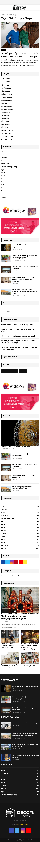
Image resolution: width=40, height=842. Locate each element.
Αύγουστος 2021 (6, 112)
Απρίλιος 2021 (5, 124)
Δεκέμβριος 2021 (6, 100)
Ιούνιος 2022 (5, 82)
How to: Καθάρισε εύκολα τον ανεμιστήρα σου (22, 246)
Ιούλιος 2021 (5, 115)
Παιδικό (3, 185)
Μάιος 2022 (5, 85)
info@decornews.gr (23, 824)
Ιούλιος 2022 (5, 79)
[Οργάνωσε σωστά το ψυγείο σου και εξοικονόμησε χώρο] (6, 258)
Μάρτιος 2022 (6, 91)
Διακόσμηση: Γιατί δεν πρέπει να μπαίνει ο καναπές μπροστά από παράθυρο (23, 279)
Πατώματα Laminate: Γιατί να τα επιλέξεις (10, 666)
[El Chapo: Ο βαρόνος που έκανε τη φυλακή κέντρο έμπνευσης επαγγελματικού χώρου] (30, 636)
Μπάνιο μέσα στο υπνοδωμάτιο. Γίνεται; (24, 723)
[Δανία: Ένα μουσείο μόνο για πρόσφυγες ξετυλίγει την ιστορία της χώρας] (6, 292)
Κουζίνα (3, 173)
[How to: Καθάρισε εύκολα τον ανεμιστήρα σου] (6, 247)
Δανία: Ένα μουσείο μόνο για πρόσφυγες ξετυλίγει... (22, 487)
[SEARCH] (37, 311)
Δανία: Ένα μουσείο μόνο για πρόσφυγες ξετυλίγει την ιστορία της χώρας (24, 291)
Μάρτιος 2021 (5, 127)
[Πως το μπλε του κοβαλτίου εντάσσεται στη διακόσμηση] (6, 757)
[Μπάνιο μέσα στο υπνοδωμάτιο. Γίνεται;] (6, 725)
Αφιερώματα (5, 164)
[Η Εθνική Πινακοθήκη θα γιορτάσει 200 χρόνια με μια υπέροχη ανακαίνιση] (6, 736)
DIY (2, 152)
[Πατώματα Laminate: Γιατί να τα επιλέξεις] (10, 658)
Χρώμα (3, 197)
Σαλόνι (3, 188)
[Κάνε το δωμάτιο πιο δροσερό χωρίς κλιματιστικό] (6, 269)
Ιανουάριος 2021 (6, 133)
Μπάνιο (3, 179)
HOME (3, 155)
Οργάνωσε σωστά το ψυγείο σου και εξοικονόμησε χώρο (25, 257)
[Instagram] (23, 830)
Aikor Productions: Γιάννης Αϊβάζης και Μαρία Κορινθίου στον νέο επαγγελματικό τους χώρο (20, 616)
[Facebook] (11, 830)
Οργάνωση (4, 182)
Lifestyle (4, 50)
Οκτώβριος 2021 (6, 106)
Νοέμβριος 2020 (6, 139)
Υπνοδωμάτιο (5, 194)
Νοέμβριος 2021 (6, 103)
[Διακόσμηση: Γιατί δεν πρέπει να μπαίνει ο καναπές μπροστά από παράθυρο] (6, 280)
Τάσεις (3, 191)
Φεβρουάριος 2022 (7, 94)
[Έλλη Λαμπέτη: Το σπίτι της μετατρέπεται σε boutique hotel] (6, 747)
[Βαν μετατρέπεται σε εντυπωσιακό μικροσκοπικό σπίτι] (30, 658)
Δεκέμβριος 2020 (7, 136)
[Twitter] (17, 830)
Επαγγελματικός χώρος (9, 167)
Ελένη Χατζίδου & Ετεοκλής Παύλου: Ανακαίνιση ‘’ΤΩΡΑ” (8, 645)
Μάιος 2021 (5, 121)
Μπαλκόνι (4, 176)
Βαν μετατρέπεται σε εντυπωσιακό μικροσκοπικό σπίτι (28, 667)
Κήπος (3, 170)
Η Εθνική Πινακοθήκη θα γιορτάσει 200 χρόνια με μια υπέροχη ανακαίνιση (24, 734)
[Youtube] (28, 830)
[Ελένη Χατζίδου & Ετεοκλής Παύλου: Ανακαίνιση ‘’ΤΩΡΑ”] (10, 636)
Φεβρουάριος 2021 (7, 130)
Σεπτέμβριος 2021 (7, 109)
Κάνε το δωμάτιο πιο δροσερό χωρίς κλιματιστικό (18, 336)
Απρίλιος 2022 (6, 88)
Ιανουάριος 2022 (7, 97)
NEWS (3, 161)
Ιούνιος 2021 (5, 118)
